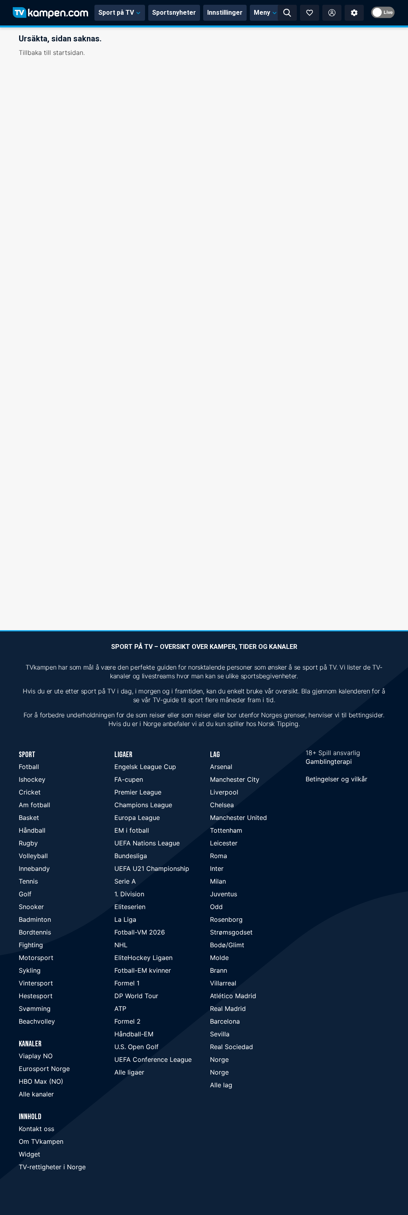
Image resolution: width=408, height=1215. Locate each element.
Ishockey (32, 779)
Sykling (30, 970)
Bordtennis (35, 932)
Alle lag (221, 1085)
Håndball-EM (133, 1034)
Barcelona (225, 1021)
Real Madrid (228, 1009)
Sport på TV (116, 12)
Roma (218, 856)
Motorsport (36, 958)
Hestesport (36, 996)
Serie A (125, 881)
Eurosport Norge (44, 1069)
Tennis (28, 881)
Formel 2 (127, 1021)
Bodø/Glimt (227, 945)
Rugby (28, 843)
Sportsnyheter (174, 12)
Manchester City (234, 779)
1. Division (129, 894)
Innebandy (34, 868)
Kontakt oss (36, 1129)
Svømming (35, 1009)
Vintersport (36, 983)
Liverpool (224, 792)
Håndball (32, 830)
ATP (120, 1009)
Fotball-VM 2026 (139, 932)
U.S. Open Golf (136, 1047)
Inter (217, 868)
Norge (219, 1059)
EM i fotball (131, 830)
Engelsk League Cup (145, 767)
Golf (25, 894)
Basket (29, 818)
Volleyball (33, 856)
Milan (218, 881)
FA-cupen (128, 779)
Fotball (29, 767)
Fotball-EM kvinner (142, 970)
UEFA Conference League (153, 1059)
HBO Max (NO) (41, 1081)
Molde (219, 958)
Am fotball (34, 805)
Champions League (143, 805)
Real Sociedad (231, 1047)
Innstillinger (225, 12)
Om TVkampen (41, 1141)
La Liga (125, 919)
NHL (121, 945)
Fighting (31, 945)
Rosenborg (226, 919)
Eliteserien (129, 907)
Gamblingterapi (329, 761)
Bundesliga (130, 856)
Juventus (223, 894)
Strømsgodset (231, 932)
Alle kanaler (36, 1094)
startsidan (68, 52)
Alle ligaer (129, 1072)
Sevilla (220, 1034)
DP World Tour (136, 996)
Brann (218, 970)
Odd (216, 907)
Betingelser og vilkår (336, 779)
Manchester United (238, 818)
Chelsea (222, 805)
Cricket (30, 792)
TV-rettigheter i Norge (52, 1167)
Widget (29, 1154)
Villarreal (223, 983)
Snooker (31, 907)
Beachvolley (37, 1021)
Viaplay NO (36, 1056)
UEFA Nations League (147, 843)
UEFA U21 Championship (151, 868)
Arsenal (221, 767)
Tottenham (226, 830)
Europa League (137, 818)
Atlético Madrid (233, 996)
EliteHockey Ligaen (143, 958)
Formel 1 (126, 983)
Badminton (35, 919)
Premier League (137, 792)
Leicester (223, 843)
